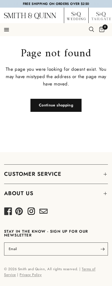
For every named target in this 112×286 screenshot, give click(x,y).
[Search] (91, 29)
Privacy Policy (31, 274)
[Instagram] (31, 213)
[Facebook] (8, 213)
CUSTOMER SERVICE (32, 174)
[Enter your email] (102, 249)
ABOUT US (18, 193)
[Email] (43, 213)
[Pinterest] (19, 213)
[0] (100, 30)
